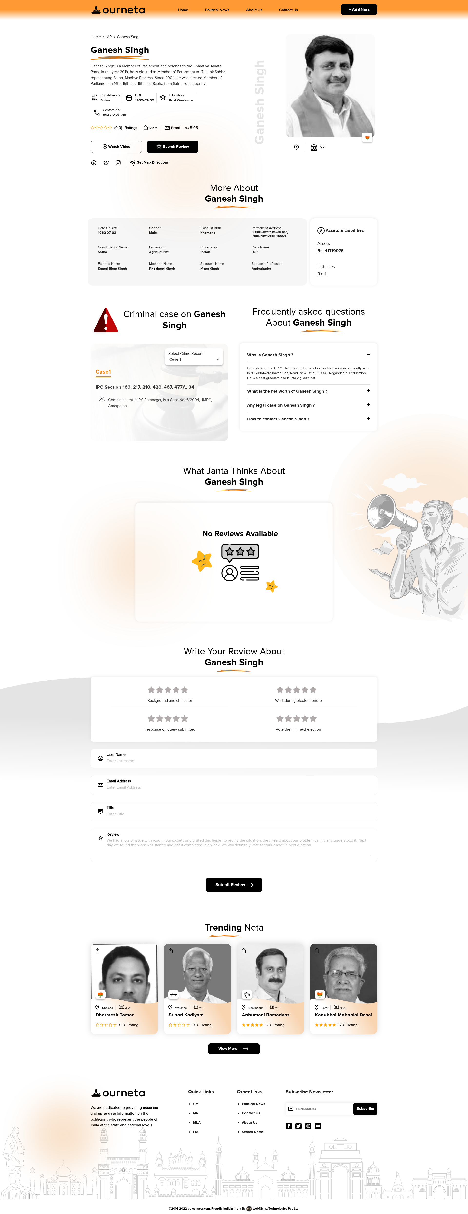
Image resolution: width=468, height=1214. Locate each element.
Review (113, 835)
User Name (116, 755)
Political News (217, 10)
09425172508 (114, 115)
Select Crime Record (186, 353)
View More (227, 1048)
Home (183, 10)
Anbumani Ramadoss (266, 1015)
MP (195, 1113)
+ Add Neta (359, 9)
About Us (254, 10)
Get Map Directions (152, 162)
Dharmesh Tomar (115, 1015)
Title (110, 808)
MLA (197, 1122)
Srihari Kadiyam (186, 1015)
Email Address (119, 781)
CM (196, 1104)
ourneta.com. (201, 1208)
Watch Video (119, 146)
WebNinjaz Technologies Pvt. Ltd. (276, 1208)
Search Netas (252, 1132)
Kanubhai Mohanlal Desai (343, 1015)
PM (195, 1132)
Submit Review (176, 146)
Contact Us (288, 10)
